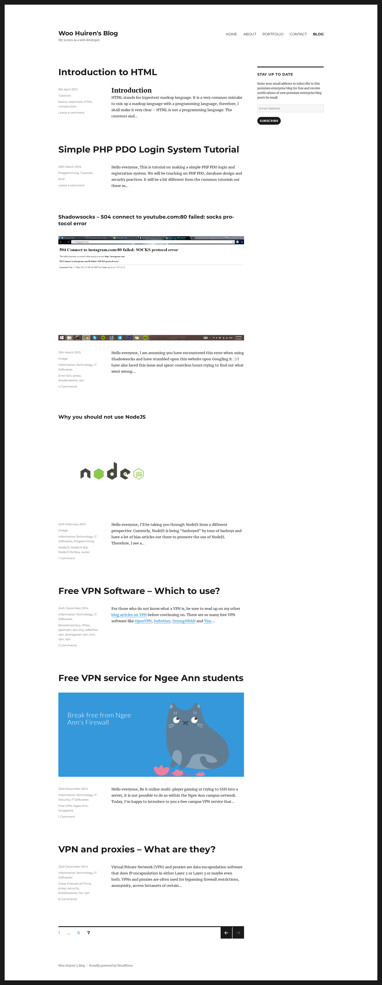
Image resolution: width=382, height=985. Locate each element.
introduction (67, 106)
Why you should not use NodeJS (102, 417)
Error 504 (65, 375)
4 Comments (67, 386)
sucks (86, 552)
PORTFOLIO (272, 34)
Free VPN (65, 805)
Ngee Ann (80, 805)
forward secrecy (69, 625)
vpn (81, 380)
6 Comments (67, 899)
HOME (231, 34)
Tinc (208, 621)
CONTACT (298, 34)
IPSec (86, 625)
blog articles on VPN (129, 615)
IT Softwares (79, 799)
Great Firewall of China (74, 883)
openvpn (64, 630)
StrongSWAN (184, 621)
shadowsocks (67, 380)
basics (62, 101)
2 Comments (67, 645)
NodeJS (64, 547)
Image (63, 358)
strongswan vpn (76, 634)
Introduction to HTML (107, 72)
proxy (77, 375)
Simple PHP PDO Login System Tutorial (148, 149)
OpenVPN (143, 621)
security (78, 630)
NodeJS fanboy (69, 552)
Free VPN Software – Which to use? (139, 590)
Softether (162, 621)
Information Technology (75, 365)
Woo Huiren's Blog (88, 33)
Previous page (226, 938)
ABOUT (249, 34)
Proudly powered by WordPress (111, 966)
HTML (88, 101)
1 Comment (66, 558)
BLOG (318, 34)
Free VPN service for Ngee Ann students (150, 677)
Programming (68, 173)
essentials (76, 101)
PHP (61, 179)
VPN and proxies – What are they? (137, 849)
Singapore (65, 810)
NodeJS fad (79, 547)
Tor (81, 893)
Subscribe (269, 120)
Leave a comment (71, 112)
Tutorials (64, 95)
